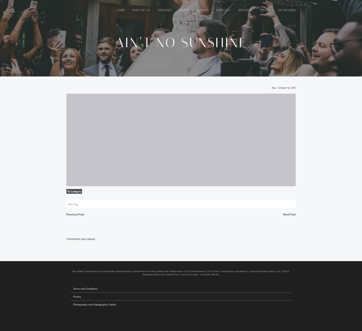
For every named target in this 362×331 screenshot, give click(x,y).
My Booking (287, 10)
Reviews (203, 10)
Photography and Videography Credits (94, 304)
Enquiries (165, 10)
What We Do (141, 10)
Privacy (77, 296)
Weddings (245, 10)
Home (121, 10)
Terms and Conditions (85, 288)
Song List (223, 10)
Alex (274, 88)
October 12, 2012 (287, 88)
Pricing (265, 10)
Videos (184, 10)
